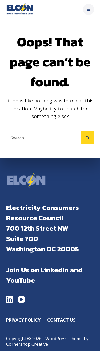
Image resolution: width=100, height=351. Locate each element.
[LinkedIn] (9, 299)
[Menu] (88, 9)
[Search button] (87, 137)
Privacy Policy (23, 320)
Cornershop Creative (27, 344)
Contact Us (61, 320)
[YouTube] (21, 299)
